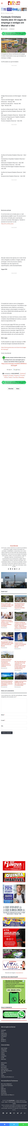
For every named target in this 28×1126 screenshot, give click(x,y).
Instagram (5, 375)
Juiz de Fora (4, 1051)
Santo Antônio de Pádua (6, 1094)
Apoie (14, 1103)
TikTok (5, 377)
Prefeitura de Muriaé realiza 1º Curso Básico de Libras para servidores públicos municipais (7, 623)
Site (2, 726)
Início (3, 13)
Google (11, 375)
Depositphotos (19, 972)
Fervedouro (3, 1036)
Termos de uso (12, 1102)
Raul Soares (4, 1067)
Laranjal (3, 1054)
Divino (2, 1031)
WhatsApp (21, 377)
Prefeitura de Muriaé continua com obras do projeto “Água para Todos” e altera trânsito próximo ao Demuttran (21, 625)
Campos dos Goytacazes (7, 1085)
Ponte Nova (4, 1066)
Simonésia (3, 1072)
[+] (5, 1041)
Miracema (3, 1090)
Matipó (2, 1064)
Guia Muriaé (4, 29)
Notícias (7, 13)
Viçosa (2, 1075)
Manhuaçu (3, 1059)
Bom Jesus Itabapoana (6, 1084)
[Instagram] (17, 569)
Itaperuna (3, 1088)
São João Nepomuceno (6, 1070)
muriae (11, 388)
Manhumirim (4, 1062)
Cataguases (4, 1049)
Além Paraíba (4, 1048)
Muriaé (2, 1041)
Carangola (3, 1030)
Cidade (11, 13)
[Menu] (2, 3)
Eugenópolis (4, 1034)
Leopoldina (3, 1056)
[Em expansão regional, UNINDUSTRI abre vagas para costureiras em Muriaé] (7, 636)
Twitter (10, 377)
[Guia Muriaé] (14, 3)
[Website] (9, 569)
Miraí (2, 1038)
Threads (22, 375)
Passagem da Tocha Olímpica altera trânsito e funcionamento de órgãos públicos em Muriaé (13, 584)
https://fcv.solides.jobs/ (7, 223)
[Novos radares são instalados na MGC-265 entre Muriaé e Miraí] (7, 598)
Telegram (16, 375)
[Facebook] (11, 569)
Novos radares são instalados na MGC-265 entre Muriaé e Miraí (7, 605)
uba (18, 388)
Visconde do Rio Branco (6, 1076)
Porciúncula (3, 1093)
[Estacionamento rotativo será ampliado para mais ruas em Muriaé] (21, 636)
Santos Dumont (4, 1069)
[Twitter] (13, 569)
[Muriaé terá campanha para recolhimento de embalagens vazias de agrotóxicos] (7, 676)
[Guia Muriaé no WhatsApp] (14, 33)
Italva (2, 1087)
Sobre (6, 1102)
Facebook (22, 373)
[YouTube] (15, 569)
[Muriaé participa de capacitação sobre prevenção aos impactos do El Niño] (21, 598)
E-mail (3, 720)
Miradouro (3, 1039)
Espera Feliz (4, 1033)
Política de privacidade (21, 1102)
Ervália (2, 1057)
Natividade (3, 1091)
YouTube (15, 377)
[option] (14, 580)
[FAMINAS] (14, 9)
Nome (3, 714)
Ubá (2, 1073)
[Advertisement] (14, 80)
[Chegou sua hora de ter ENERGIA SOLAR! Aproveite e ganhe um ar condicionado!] (21, 676)
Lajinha (2, 1052)
